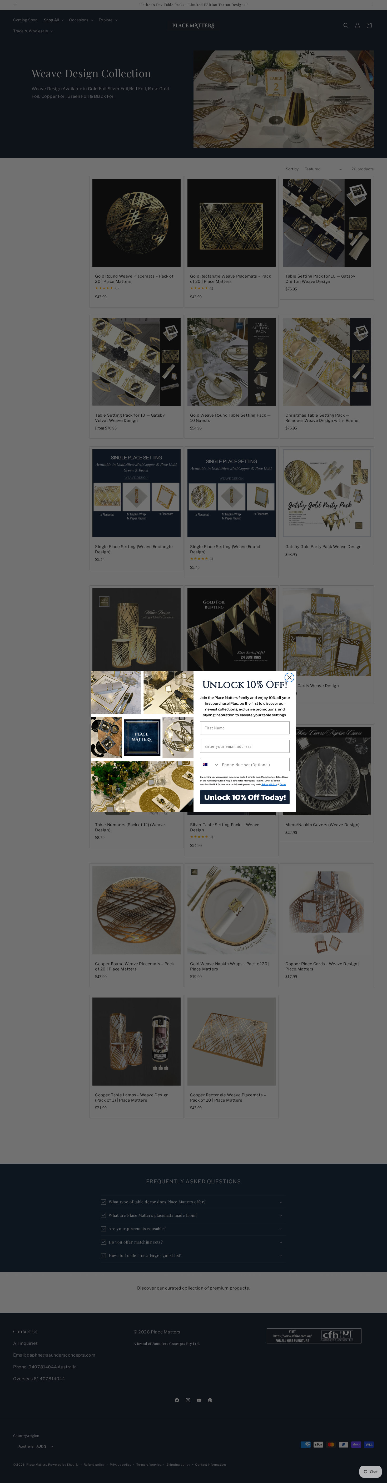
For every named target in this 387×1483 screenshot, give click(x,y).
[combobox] (209, 764)
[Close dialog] (289, 677)
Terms (283, 784)
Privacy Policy (269, 784)
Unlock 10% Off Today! (245, 797)
